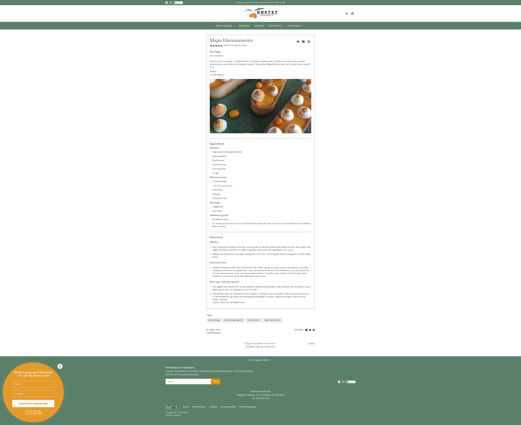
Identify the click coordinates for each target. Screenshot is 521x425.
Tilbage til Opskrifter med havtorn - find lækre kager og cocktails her (260, 345)
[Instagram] (171, 2)
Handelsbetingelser (248, 407)
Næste (312, 343)
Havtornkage (214, 320)
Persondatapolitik (228, 407)
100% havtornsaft (224, 186)
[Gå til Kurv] (352, 13)
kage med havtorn (272, 320)
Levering (213, 407)
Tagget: (209, 315)
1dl (215, 186)
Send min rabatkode (33, 403)
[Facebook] (167, 2)
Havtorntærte (253, 320)
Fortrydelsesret (199, 407)
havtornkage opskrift (233, 320)
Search (186, 407)
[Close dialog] (60, 366)
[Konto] (347, 13)
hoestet (185, 412)
